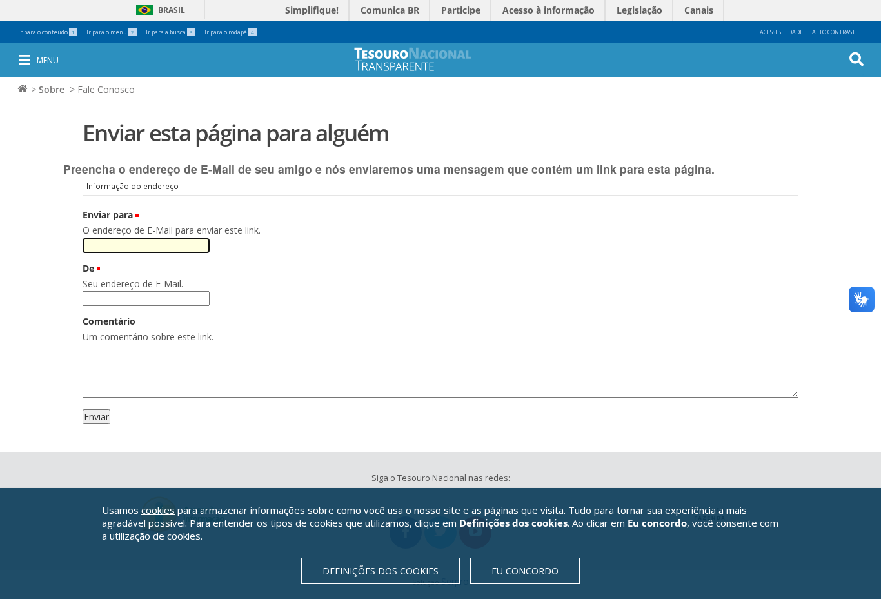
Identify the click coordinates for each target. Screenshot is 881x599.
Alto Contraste (835, 32)
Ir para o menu (110, 32)
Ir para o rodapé (229, 32)
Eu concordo (525, 571)
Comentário (109, 321)
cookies (158, 509)
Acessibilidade (781, 32)
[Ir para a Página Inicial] (422, 59)
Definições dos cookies (380, 571)
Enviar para (108, 214)
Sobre (51, 89)
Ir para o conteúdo (46, 32)
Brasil (158, 10)
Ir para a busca (169, 32)
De (88, 268)
